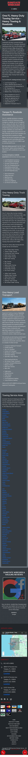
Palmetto (4, 513)
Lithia (3, 484)
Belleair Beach (6, 424)
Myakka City (5, 494)
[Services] (25, 752)
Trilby (3, 554)
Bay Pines (5, 422)
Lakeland (4, 478)
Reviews (14, 740)
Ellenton (4, 459)
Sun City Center (6, 541)
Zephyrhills (5, 563)
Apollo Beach (6, 413)
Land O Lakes (6, 480)
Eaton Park (5, 455)
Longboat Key (6, 485)
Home (14, 718)
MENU (15, 9)
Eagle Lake (5, 453)
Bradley (4, 431)
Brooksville (5, 434)
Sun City (4, 539)
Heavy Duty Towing (14, 720)
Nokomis (4, 499)
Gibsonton (5, 462)
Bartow (4, 420)
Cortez (4, 440)
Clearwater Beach (7, 438)
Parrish (4, 515)
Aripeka (4, 415)
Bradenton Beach (7, 429)
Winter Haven (6, 561)
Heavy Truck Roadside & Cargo (14, 726)
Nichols (4, 497)
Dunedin (4, 450)
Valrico (4, 556)
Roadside (14, 732)
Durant (4, 452)
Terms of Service (15, 747)
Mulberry (4, 492)
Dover (4, 447)
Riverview (5, 522)
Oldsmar (4, 503)
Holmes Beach (6, 468)
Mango (4, 490)
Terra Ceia (5, 550)
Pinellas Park (5, 517)
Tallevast (4, 545)
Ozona (4, 510)
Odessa (4, 501)
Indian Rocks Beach (7, 473)
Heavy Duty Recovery (14, 722)
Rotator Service (14, 724)
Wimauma (5, 559)
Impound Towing (14, 736)
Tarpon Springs (6, 548)
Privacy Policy (23, 747)
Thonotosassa (6, 552)
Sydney (4, 543)
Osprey (4, 508)
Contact (14, 742)
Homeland (5, 469)
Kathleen (4, 475)
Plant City (5, 519)
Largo (3, 482)
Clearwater (5, 436)
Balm (3, 418)
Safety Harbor (6, 527)
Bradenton (5, 427)
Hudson (4, 471)
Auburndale (5, 416)
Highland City (6, 464)
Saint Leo (4, 529)
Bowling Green (6, 425)
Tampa (4, 547)
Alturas (4, 409)
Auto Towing (14, 730)
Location (7, 672)
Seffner (4, 536)
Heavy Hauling (14, 728)
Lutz (3, 488)
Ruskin (4, 524)
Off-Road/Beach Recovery (14, 734)
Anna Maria (5, 411)
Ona (3, 504)
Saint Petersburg (6, 531)
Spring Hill (5, 538)
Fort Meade (5, 460)
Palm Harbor (5, 512)
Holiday (4, 466)
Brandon (4, 433)
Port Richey (5, 520)
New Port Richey (7, 496)
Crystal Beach (6, 441)
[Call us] (3, 752)
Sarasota (4, 534)
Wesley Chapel (6, 557)
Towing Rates (14, 738)
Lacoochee (5, 477)
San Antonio (5, 532)
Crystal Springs (6, 443)
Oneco (4, 506)
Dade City (5, 445)
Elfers (3, 457)
